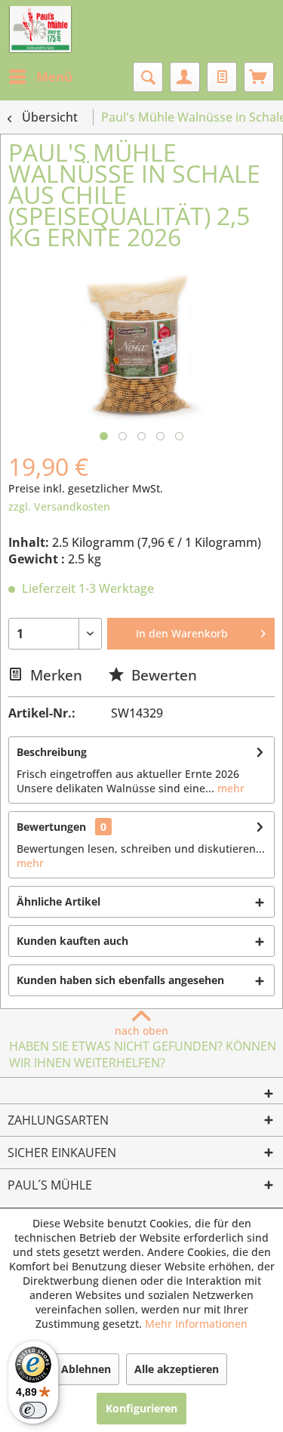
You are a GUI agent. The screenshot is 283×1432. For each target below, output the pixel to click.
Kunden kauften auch (72, 941)
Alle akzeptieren (176, 1369)
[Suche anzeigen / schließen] (148, 77)
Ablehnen (86, 1369)
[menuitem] (40, 77)
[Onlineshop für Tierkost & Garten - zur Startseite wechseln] (40, 30)
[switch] (33, 1410)
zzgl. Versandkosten (59, 506)
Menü (54, 76)
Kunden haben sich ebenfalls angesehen (120, 980)
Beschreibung (52, 752)
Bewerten (162, 675)
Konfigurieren (141, 1408)
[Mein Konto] (185, 77)
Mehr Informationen (196, 1323)
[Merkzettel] (222, 77)
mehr (229, 788)
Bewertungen (51, 826)
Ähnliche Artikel (58, 901)
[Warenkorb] (259, 77)
